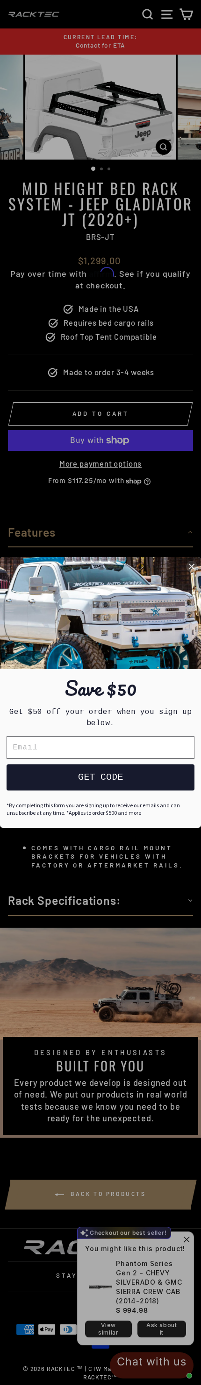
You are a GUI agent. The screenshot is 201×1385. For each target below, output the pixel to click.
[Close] (191, 566)
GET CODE (100, 777)
